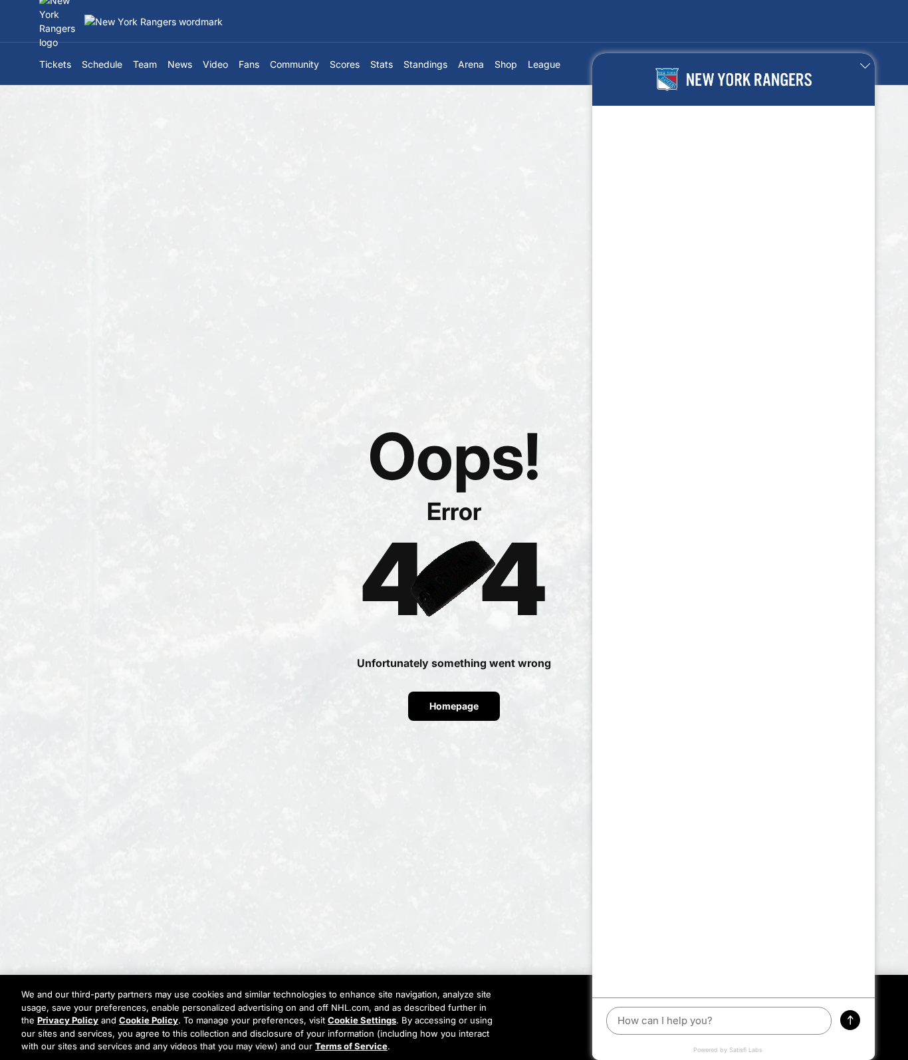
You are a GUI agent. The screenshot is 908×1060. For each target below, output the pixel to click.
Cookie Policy (148, 1020)
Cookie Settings (362, 1020)
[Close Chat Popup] (865, 66)
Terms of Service (351, 1046)
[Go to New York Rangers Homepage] (153, 22)
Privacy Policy (67, 1020)
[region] (454, 1017)
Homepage (454, 706)
